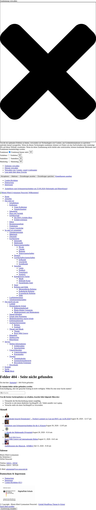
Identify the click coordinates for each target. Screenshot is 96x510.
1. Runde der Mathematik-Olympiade (18, 432)
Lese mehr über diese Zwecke (16, 172)
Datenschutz (9, 183)
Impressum (9, 185)
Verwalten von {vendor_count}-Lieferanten (21, 170)
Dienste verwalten (11, 168)
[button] (48, 72)
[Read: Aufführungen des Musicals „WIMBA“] (7, 444)
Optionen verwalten (12, 166)
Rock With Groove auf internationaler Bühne (21, 439)
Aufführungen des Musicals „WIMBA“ (19, 446)
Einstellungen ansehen (27, 176)
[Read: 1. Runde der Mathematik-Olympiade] (7, 430)
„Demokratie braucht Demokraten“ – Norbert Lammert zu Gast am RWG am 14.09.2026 (37, 419)
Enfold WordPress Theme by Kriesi (52, 504)
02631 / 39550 (12, 463)
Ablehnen (14, 176)
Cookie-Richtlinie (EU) (13, 482)
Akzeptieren (5, 176)
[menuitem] (50, 189)
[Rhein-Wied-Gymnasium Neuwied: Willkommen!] (19, 193)
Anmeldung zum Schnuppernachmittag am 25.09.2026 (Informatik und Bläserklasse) (36, 189)
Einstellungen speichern (46, 176)
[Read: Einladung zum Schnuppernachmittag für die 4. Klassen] (7, 423)
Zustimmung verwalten (8, 509)
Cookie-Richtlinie (11, 180)
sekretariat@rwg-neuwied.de (16, 469)
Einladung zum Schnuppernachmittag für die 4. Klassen (25, 426)
